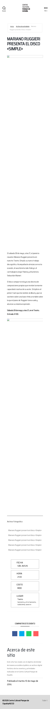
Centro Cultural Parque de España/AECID (16, 702)
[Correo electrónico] (35, 633)
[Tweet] (21, 633)
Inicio (12, 26)
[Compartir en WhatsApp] (28, 633)
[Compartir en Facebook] (14, 633)
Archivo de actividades (22, 26)
